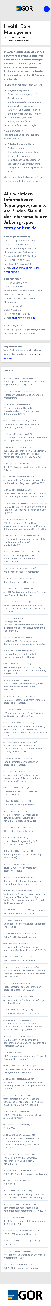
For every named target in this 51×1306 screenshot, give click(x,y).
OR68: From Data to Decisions (19, 582)
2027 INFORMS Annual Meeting (19, 1234)
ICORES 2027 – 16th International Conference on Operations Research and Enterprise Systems (24, 1043)
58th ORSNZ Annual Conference (20, 960)
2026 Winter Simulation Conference (22, 1013)
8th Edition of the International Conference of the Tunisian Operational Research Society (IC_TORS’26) (24, 1026)
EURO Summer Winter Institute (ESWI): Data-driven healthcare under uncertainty (23, 686)
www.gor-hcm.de (20, 228)
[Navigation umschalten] (3, 9)
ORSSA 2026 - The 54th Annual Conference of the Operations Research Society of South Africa (24, 748)
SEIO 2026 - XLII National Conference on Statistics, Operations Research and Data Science (25, 510)
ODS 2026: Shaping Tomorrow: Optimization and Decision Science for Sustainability (23, 558)
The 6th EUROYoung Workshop (19, 804)
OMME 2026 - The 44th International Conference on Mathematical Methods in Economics (24, 608)
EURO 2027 (9, 1184)
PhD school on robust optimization (21, 571)
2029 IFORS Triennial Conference (20, 1268)
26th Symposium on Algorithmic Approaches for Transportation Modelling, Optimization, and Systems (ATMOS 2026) (25, 526)
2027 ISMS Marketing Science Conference (25, 1174)
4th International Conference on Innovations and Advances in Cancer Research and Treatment (22, 778)
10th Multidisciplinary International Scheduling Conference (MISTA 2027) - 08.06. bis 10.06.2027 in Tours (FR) (24, 1102)
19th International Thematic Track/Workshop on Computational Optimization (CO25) (21, 411)
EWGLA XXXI (9, 1128)
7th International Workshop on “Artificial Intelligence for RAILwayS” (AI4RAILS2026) (24, 542)
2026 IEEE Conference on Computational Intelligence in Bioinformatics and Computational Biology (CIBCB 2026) (24, 454)
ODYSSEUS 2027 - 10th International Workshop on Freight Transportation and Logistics (24, 1085)
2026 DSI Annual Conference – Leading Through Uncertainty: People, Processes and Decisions (24, 973)
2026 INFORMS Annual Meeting (19, 937)
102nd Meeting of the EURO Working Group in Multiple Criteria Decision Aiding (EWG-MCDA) (24, 670)
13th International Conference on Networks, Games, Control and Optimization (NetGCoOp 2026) (20, 818)
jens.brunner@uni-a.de (23, 318)
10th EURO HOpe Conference (18, 831)
